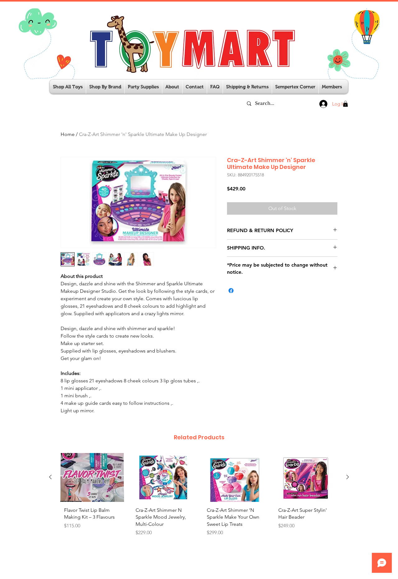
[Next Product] (347, 477)
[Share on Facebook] (231, 290)
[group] (199, 497)
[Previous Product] (50, 477)
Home (68, 134)
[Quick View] (92, 477)
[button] (143, 87)
